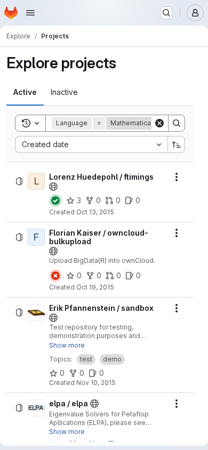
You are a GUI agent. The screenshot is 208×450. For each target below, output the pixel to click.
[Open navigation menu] (30, 12)
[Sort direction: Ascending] (176, 144)
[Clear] (159, 123)
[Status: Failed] (55, 275)
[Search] (176, 123)
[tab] (25, 92)
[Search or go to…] (166, 12)
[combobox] (91, 144)
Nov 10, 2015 (96, 383)
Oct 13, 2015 (95, 212)
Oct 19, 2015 (95, 287)
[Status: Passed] (55, 200)
